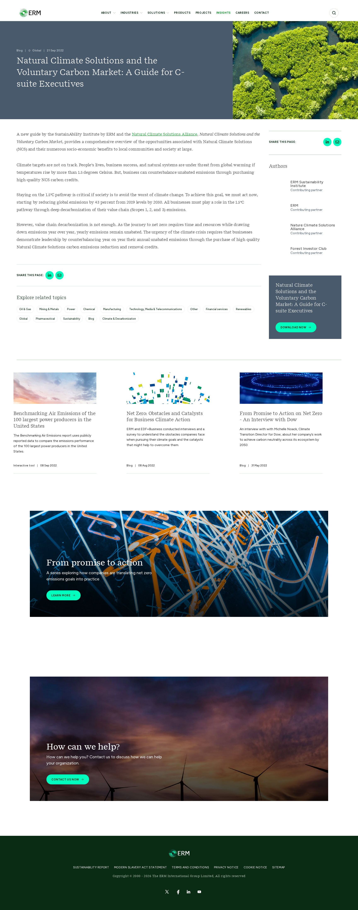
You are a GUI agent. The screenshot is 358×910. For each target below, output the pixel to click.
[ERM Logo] (30, 12)
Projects (203, 12)
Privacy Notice (226, 867)
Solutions (156, 12)
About (106, 12)
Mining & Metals (49, 309)
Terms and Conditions (190, 867)
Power (71, 309)
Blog (91, 318)
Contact (261, 12)
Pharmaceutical (45, 318)
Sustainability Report (91, 867)
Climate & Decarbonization (119, 318)
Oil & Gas (25, 309)
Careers (242, 12)
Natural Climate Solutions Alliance (164, 134)
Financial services (217, 309)
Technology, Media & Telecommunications (155, 309)
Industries (129, 12)
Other (194, 309)
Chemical (89, 309)
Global (23, 318)
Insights (223, 12)
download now (293, 327)
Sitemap (278, 867)
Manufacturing (112, 309)
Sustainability (71, 318)
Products (182, 12)
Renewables (243, 309)
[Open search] (334, 12)
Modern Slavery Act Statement (140, 867)
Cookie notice (255, 867)
